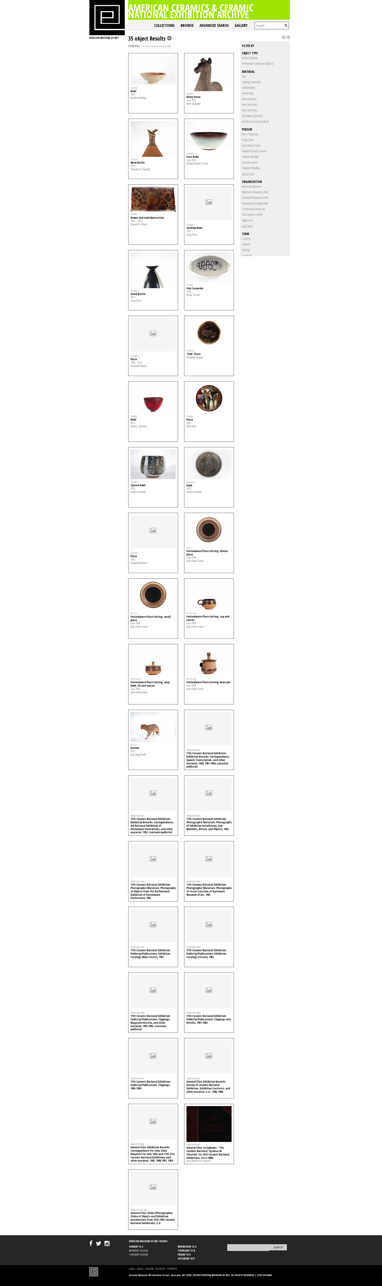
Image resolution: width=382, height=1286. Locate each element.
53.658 (189, 93)
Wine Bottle (138, 162)
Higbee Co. (247, 220)
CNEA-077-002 (137, 1144)
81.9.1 (189, 547)
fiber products (249, 99)
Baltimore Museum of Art (255, 192)
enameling (247, 93)
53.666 (189, 416)
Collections (164, 25)
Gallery (241, 25)
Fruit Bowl (192, 157)
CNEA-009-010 (137, 1078)
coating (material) (251, 82)
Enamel (246, 244)
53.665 (134, 416)
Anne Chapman (250, 134)
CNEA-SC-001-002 (139, 1209)
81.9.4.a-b (135, 678)
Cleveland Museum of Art (255, 197)
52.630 (134, 87)
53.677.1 (135, 481)
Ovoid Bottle (138, 294)
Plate (134, 359)
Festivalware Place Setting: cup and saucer (207, 618)
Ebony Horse (193, 97)
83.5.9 (133, 744)
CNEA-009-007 (193, 947)
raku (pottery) (249, 110)
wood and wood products (255, 121)
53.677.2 (190, 482)
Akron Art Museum (251, 186)
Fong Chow (248, 140)
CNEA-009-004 (137, 881)
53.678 (134, 553)
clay (244, 76)
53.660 (189, 153)
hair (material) (249, 104)
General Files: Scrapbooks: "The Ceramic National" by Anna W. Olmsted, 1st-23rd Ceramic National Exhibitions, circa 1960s (207, 1152)
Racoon (135, 748)
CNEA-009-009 (193, 1012)
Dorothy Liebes (249, 162)
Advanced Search (214, 25)
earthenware (248, 87)
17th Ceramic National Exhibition (154, 46)
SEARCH (132, 1268)
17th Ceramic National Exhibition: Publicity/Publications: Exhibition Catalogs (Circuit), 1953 (206, 953)
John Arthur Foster (251, 145)
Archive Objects (250, 58)
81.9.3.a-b (191, 613)
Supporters (172, 1268)
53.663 (189, 285)
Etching (245, 250)
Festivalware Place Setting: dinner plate (207, 552)
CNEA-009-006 (137, 947)
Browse (187, 25)
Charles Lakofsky (250, 156)
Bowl (133, 91)
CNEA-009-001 (193, 750)
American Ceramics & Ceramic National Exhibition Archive (191, 11)
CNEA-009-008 (137, 1012)
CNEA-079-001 (193, 1144)
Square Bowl (138, 485)
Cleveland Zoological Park (255, 203)
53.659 (134, 159)
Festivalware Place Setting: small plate (151, 618)
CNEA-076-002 (193, 1078)
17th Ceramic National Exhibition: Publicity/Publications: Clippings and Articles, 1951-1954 (208, 1019)
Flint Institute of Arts (252, 214)
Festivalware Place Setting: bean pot (208, 682)
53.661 (134, 214)
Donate (140, 1268)
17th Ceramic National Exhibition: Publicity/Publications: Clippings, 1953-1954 (151, 1085)
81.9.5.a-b (191, 678)
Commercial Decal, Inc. (254, 209)
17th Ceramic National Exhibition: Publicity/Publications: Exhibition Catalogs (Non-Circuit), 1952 (151, 953)
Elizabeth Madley (251, 168)
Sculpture (247, 255)
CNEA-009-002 (137, 815)
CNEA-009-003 (193, 815)
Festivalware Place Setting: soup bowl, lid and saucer (150, 683)
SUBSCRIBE (149, 1268)
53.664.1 (135, 356)
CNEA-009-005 (193, 881)
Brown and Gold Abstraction (147, 218)
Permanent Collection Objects (257, 63)
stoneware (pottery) (252, 116)
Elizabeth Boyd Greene (254, 151)
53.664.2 (190, 350)
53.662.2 (135, 290)
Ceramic (246, 238)
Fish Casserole (194, 288)
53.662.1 (190, 224)
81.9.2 (133, 613)
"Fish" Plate (193, 354)
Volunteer (160, 1268)
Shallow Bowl (194, 228)
